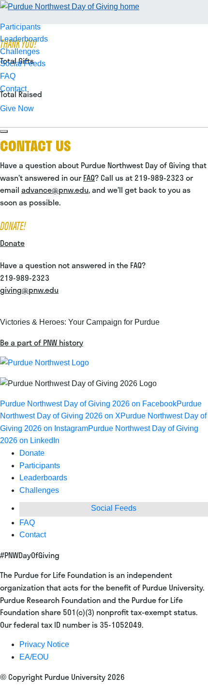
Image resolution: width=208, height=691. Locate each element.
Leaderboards (24, 39)
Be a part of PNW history (41, 342)
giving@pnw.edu (29, 290)
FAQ (7, 76)
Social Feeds (22, 63)
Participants (20, 27)
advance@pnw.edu (55, 190)
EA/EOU (34, 657)
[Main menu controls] (4, 131)
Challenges (20, 51)
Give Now (17, 108)
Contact (13, 89)
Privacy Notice (44, 644)
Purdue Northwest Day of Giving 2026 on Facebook (88, 404)
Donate (12, 243)
